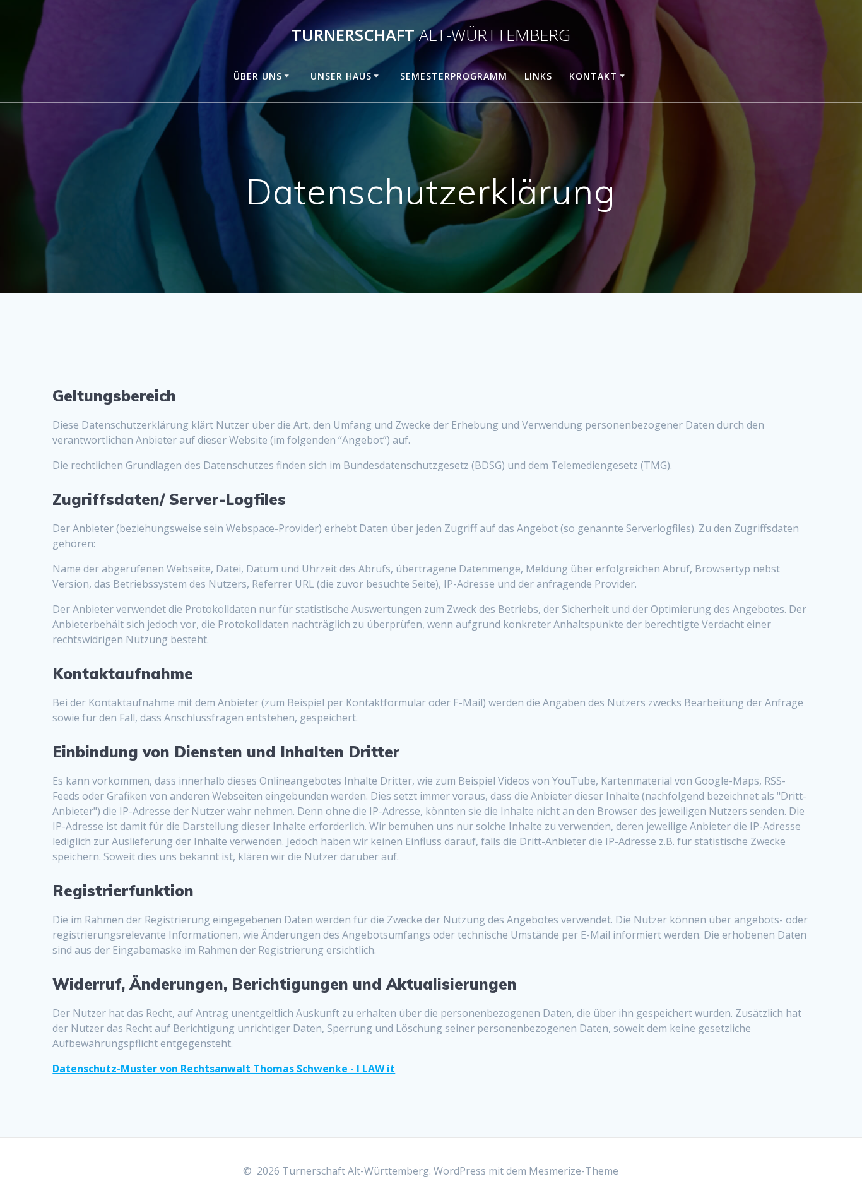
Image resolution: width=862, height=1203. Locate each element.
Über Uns (257, 76)
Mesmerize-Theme (573, 1171)
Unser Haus (341, 76)
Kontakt (593, 76)
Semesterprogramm (453, 76)
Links (538, 76)
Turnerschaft (431, 35)
